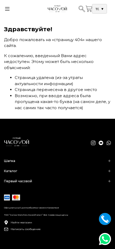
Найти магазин (21, 222)
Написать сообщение (26, 229)
